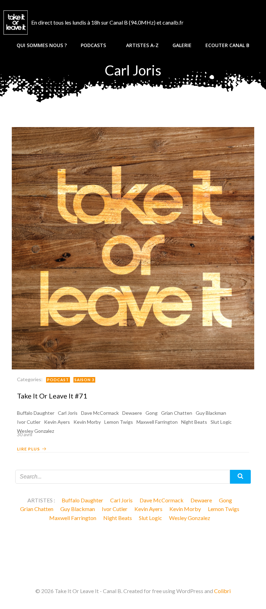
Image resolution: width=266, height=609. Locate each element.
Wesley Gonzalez (189, 517)
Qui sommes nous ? (42, 45)
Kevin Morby (87, 422)
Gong (151, 413)
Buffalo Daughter (35, 413)
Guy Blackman (211, 413)
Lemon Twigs (118, 422)
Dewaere (132, 413)
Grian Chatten (176, 413)
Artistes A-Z (142, 45)
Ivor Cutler (29, 422)
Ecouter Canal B (227, 45)
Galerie (182, 45)
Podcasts (93, 45)
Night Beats (194, 422)
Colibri (222, 591)
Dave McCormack (100, 413)
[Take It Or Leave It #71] (133, 247)
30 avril (24, 434)
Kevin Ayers (57, 422)
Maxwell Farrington (157, 422)
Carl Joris (68, 413)
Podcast (58, 379)
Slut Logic (221, 422)
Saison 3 (84, 379)
